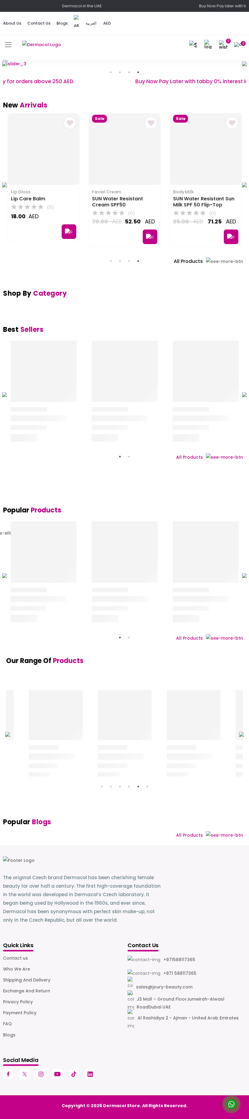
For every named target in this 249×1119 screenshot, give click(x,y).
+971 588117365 (179, 973)
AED (107, 23)
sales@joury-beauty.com (164, 987)
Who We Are (16, 969)
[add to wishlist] (70, 123)
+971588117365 (179, 960)
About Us (12, 23)
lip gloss (21, 192)
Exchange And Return (26, 991)
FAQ (7, 1024)
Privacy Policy (18, 1002)
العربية (91, 23)
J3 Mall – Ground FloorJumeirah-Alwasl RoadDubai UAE (180, 1003)
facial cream (106, 192)
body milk (183, 192)
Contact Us (38, 23)
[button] (192, 45)
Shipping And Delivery (26, 980)
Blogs (62, 23)
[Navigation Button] (8, 45)
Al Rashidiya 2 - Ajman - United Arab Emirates (188, 1018)
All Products (188, 261)
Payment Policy (19, 1013)
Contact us (15, 958)
